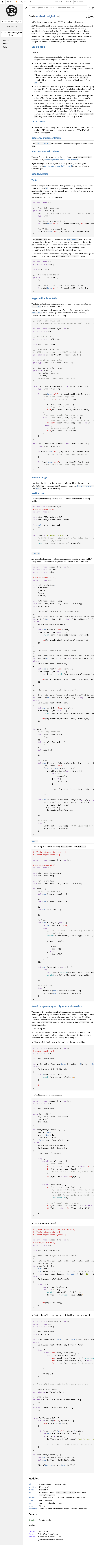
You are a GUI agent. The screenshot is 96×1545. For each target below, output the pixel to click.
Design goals (38, 46)
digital (31, 1490)
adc (30, 1484)
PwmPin (32, 1537)
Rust (67, 2)
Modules (6, 40)
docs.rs (57, 2)
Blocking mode (37, 493)
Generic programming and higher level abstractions (56, 1006)
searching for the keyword (61, 159)
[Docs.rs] (2, 2)
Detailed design (39, 174)
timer (31, 1506)
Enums (5, 44)
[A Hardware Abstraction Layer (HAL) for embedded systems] (9, 2)
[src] (91, 16)
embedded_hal (45, 16)
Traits (5, 47)
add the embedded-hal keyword (58, 166)
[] (87, 16)
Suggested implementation (44, 298)
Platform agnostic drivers (45, 151)
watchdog (33, 1509)
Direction (33, 1520)
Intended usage (39, 477)
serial (31, 1500)
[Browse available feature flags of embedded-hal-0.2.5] (30, 2)
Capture (32, 1531)
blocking (32, 1487)
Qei (30, 1539)
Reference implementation (46, 138)
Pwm (31, 1534)
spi (30, 1503)
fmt (30, 1492)
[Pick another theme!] (26, 7)
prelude (32, 1498)
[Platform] (23, 2)
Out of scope (38, 121)
